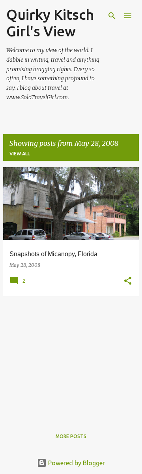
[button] (128, 281)
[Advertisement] (71, 357)
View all (19, 153)
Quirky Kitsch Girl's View (50, 22)
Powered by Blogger (76, 462)
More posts (71, 436)
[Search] (112, 15)
